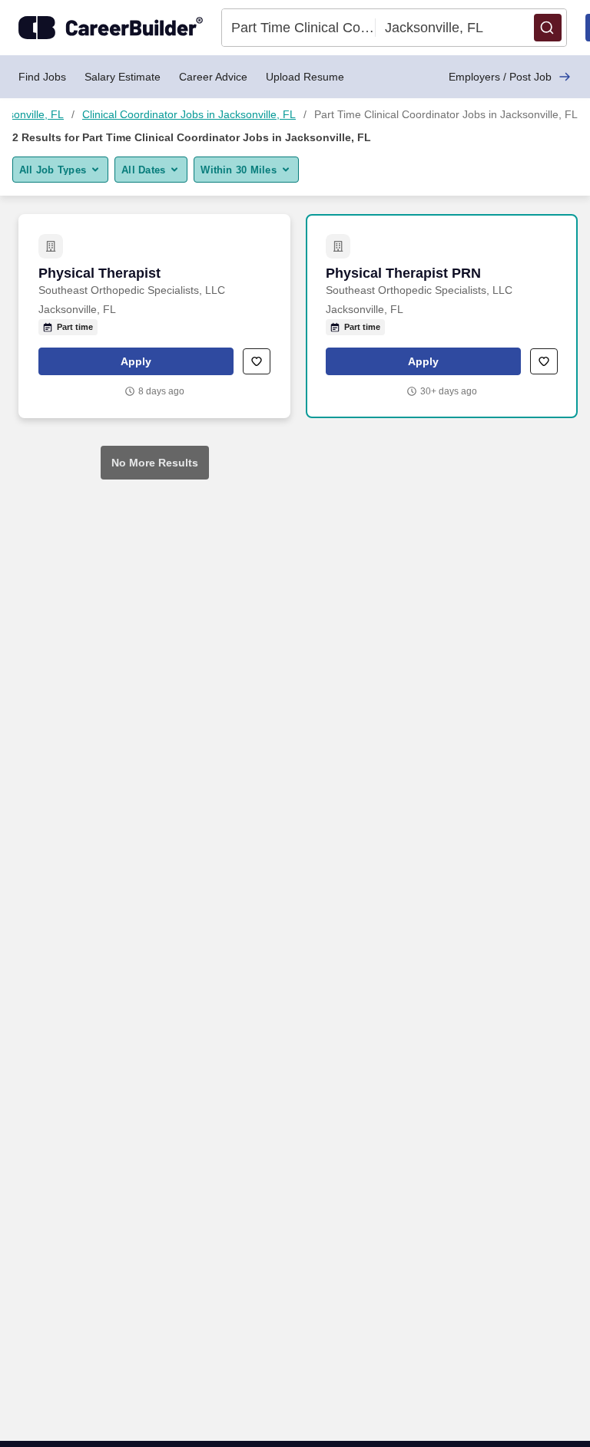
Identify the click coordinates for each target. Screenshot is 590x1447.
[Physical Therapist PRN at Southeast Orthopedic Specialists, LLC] (441, 316)
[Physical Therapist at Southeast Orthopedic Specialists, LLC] (154, 316)
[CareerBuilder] (110, 27)
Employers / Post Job (500, 77)
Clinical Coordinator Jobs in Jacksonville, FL (189, 114)
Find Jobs (42, 77)
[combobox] (299, 27)
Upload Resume (305, 77)
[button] (548, 27)
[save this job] (256, 361)
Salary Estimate (123, 77)
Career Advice (213, 77)
